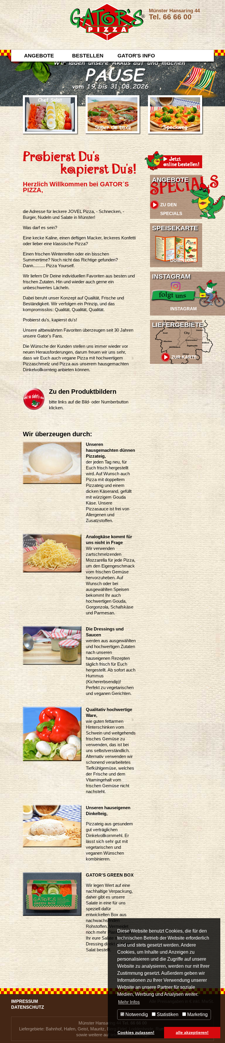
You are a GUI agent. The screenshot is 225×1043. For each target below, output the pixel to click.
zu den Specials (171, 205)
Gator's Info (136, 56)
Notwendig (136, 1014)
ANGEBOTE (39, 56)
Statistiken (167, 1014)
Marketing (197, 1014)
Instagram (171, 276)
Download (183, 260)
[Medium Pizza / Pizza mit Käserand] (52, 462)
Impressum (24, 1001)
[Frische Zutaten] (52, 733)
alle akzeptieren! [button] (192, 1032)
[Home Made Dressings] (52, 644)
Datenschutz (27, 1007)
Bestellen (87, 56)
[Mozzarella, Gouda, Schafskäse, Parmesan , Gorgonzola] (52, 552)
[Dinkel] (52, 825)
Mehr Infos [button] (129, 1002)
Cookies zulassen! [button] (135, 1032)
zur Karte (184, 357)
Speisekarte (175, 228)
